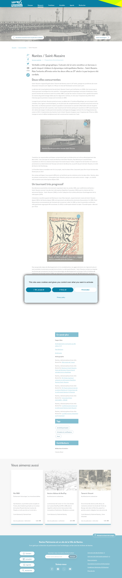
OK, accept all (39, 289)
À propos (30, 5)
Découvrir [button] (40, 5)
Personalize (85, 289)
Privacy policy (61, 297)
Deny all (63, 289)
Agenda (72, 5)
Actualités (62, 5)
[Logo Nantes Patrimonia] (17, 3)
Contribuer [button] (51, 5)
